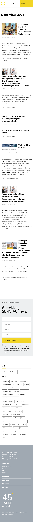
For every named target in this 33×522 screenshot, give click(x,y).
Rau (23, 417)
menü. (23, 3)
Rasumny (17, 417)
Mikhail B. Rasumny (8, 411)
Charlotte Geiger (18, 384)
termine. (12, 178)
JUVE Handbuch (7, 404)
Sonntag (6, 424)
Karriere (16, 404)
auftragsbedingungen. (7, 514)
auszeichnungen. (7, 466)
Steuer (24, 424)
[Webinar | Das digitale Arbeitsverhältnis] (9, 145)
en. (17, 3)
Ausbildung (14, 381)
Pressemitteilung (7, 417)
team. (3, 470)
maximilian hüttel (25, 404)
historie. (4, 468)
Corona (27, 384)
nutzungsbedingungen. (21, 512)
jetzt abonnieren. (11, 340)
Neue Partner (19, 411)
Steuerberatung (7, 427)
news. (16, 58)
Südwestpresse (15, 431)
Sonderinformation (23, 421)
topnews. (5, 60)
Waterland (6, 434)
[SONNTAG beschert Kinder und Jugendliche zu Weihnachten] (9, 29)
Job (17, 401)
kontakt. (4, 472)
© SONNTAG (5, 517)
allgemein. (12, 58)
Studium (6, 431)
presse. (19, 58)
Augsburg (6, 381)
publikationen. (25, 58)
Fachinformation (7, 391)
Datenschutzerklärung (16, 346)
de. (14, 3)
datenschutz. (12, 512)
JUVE (23, 401)
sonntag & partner (15, 424)
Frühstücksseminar (19, 391)
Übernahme (7, 437)
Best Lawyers (23, 381)
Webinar (14, 434)
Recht (5, 421)
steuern (16, 427)
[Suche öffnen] (28, 3)
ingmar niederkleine (8, 401)
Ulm (23, 431)
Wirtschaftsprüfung (24, 434)
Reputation (13, 421)
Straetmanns (24, 427)
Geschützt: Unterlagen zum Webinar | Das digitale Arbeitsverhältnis (13, 118)
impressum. (5, 512)
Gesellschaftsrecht (20, 394)
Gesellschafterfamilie (8, 394)
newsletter (6, 414)
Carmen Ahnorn (7, 384)
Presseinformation (16, 414)
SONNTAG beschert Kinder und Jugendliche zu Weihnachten (24, 29)
